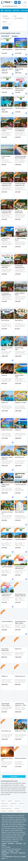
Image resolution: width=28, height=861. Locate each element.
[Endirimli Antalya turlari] (20, 338)
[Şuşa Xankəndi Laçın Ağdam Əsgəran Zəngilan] (20, 612)
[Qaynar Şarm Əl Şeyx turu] (7, 749)
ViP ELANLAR (5, 36)
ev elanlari (3, 811)
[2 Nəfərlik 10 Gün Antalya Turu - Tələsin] (20, 694)
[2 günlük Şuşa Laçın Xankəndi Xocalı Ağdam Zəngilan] (20, 557)
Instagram (4, 851)
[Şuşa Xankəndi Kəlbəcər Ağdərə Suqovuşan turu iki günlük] (7, 694)
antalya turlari (13, 803)
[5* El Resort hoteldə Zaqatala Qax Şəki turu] (7, 174)
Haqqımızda (22, 852)
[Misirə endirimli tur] (20, 502)
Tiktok (17, 851)
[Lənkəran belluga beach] (7, 147)
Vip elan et (15, 36)
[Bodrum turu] (7, 393)
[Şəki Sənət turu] (7, 311)
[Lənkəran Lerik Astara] (20, 475)
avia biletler (11, 843)
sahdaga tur (11, 811)
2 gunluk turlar (4, 806)
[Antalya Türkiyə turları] (7, 420)
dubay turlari (17, 801)
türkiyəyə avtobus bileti (6, 808)
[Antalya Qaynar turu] (20, 666)
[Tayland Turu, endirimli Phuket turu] (7, 448)
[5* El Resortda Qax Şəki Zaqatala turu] (20, 119)
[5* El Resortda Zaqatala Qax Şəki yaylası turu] (20, 256)
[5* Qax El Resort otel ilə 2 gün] (7, 119)
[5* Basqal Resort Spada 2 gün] (7, 256)
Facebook (11, 851)
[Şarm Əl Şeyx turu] (20, 448)
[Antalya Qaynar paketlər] (7, 475)
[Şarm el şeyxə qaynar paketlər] (7, 338)
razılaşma (4, 854)
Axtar (6, 27)
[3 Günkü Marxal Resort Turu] (7, 229)
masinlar (3, 801)
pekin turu (22, 803)
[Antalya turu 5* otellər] (20, 393)
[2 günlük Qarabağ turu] (7, 530)
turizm (11, 806)
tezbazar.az (17, 808)
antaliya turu (19, 811)
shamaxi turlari (4, 803)
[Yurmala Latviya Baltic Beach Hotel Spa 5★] (20, 147)
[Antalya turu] (20, 420)
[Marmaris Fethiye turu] (20, 749)
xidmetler (10, 801)
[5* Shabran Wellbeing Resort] (20, 229)
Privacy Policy (5, 852)
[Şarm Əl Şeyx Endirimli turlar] (7, 639)
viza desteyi (19, 843)
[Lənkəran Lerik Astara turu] (7, 502)
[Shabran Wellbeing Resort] (20, 283)
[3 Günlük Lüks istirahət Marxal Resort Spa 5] (20, 201)
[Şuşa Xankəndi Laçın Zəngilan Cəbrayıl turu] (20, 584)
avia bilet (4, 843)
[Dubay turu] (7, 365)
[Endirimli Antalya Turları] (20, 365)
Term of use (14, 852)
